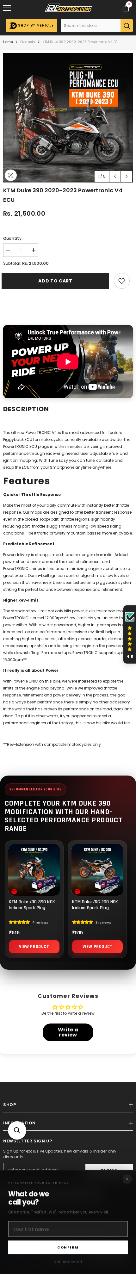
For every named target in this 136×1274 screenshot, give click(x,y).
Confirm (68, 1247)
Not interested (68, 1261)
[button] (17, 1130)
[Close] (127, 1179)
